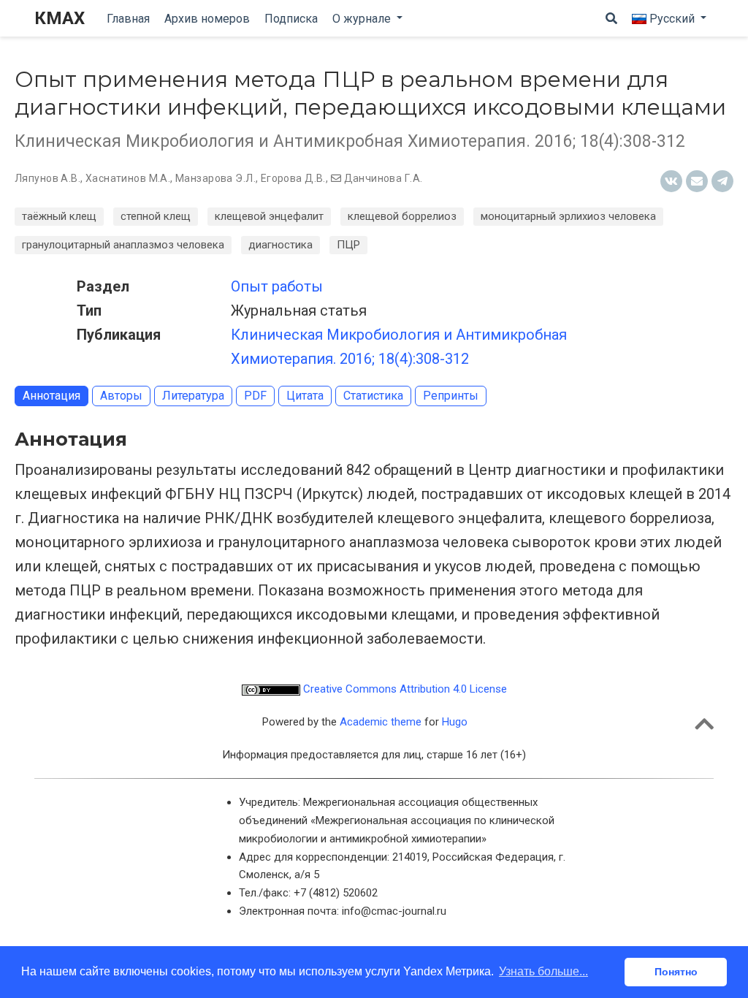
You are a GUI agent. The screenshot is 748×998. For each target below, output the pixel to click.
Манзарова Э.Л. (215, 178)
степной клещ (156, 216)
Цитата (305, 396)
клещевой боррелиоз (402, 216)
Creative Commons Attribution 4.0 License (403, 689)
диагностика (280, 244)
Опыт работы (277, 286)
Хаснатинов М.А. (127, 178)
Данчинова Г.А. (383, 178)
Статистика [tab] (373, 396)
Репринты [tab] (450, 396)
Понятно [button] (676, 972)
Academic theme (380, 721)
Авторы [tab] (121, 396)
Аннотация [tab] (51, 396)
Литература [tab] (193, 396)
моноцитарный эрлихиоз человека (568, 216)
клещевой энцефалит (269, 216)
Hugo (455, 721)
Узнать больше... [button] (543, 971)
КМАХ (59, 18)
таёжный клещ (59, 216)
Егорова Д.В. (293, 178)
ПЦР (348, 244)
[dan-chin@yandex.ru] (336, 178)
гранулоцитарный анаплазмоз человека (123, 244)
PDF (255, 396)
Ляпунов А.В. (47, 178)
